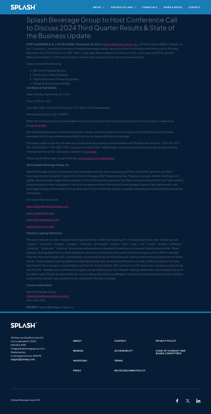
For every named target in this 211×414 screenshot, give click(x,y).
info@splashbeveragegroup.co (27, 348)
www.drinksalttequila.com (43, 219)
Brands (78, 350)
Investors (80, 360)
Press (77, 370)
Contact (194, 7)
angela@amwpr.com (23, 359)
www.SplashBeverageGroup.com (47, 206)
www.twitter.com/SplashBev (96, 158)
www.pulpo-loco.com (40, 226)
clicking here (38, 125)
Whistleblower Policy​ (130, 370)
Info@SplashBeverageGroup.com (47, 296)
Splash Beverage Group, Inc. (120, 44)
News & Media (173, 7)
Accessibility (123, 350)
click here (90, 151)
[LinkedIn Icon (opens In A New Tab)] (198, 401)
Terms (118, 360)
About (97, 7)
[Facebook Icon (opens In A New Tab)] (177, 401)
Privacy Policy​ (166, 340)
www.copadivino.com (40, 213)
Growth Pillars (122, 7)
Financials (149, 7)
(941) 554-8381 (18, 345)
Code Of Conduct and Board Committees (171, 352)
